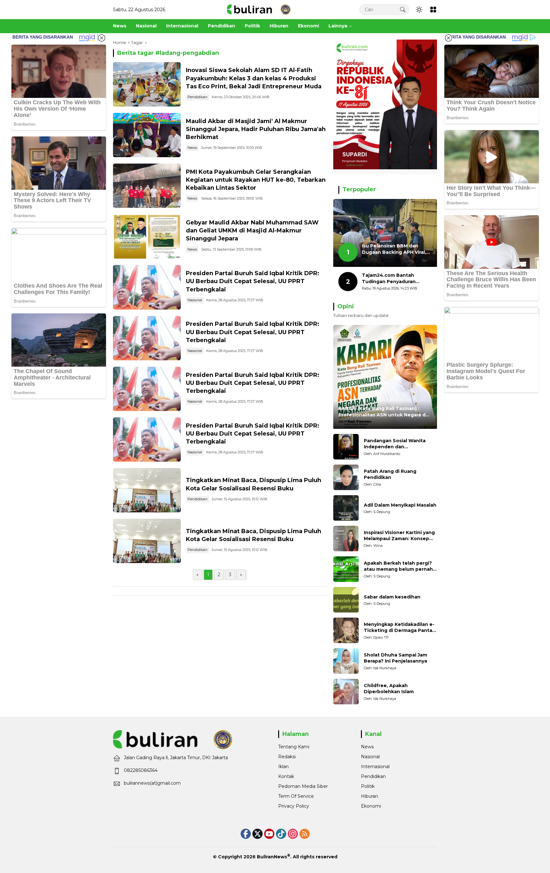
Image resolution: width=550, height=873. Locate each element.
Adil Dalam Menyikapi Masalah (400, 505)
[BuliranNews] (259, 9)
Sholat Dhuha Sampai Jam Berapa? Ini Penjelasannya (395, 658)
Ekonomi (371, 806)
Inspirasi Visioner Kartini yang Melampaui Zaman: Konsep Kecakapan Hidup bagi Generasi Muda (399, 536)
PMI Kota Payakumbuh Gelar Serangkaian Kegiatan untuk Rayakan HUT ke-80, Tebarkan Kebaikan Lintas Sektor (256, 179)
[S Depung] (346, 508)
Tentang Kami (293, 747)
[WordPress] (281, 834)
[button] (402, 9)
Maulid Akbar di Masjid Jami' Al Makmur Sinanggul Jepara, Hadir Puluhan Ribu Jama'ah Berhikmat (256, 129)
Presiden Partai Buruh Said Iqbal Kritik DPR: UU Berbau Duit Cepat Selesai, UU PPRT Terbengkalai (252, 281)
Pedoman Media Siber (303, 786)
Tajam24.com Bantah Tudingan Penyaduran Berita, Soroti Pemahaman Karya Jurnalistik (394, 278)
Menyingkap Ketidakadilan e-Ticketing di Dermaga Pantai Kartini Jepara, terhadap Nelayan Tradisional (399, 627)
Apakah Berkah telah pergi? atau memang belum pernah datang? (398, 566)
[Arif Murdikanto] (346, 446)
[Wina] (346, 538)
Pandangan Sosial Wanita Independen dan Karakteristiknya (395, 444)
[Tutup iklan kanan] (448, 38)
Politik (368, 786)
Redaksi (287, 756)
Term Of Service (296, 796)
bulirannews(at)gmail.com (152, 783)
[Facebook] (246, 834)
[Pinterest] (269, 834)
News (192, 147)
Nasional (194, 300)
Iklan (283, 766)
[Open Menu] (433, 9)
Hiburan (369, 796)
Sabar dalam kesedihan (392, 597)
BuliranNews (272, 857)
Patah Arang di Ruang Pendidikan (390, 474)
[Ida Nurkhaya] (346, 661)
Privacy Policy (293, 806)
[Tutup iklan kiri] (101, 38)
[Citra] (346, 477)
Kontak (286, 776)
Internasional (375, 766)
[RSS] (305, 834)
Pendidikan (197, 97)
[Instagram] (293, 834)
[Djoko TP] (346, 630)
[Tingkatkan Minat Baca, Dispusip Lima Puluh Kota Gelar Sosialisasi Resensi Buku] (147, 490)
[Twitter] (257, 834)
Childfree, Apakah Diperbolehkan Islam (389, 689)
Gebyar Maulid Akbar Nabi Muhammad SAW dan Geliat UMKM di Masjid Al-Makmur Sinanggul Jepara (252, 230)
